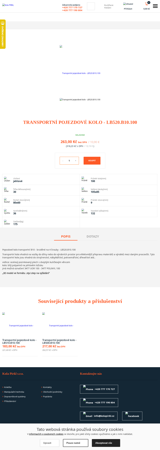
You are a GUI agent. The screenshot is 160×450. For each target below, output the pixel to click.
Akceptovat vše (103, 443)
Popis (65, 236)
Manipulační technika (14, 391)
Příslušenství (10, 401)
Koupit (92, 160)
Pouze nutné (73, 443)
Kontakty (47, 387)
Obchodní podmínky (52, 391)
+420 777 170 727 (72, 7)
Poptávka (47, 396)
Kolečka (7, 387)
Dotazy (93, 236)
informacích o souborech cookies (46, 434)
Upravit (47, 443)
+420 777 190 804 (72, 10)
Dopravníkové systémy (15, 396)
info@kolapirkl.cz (104, 416)
